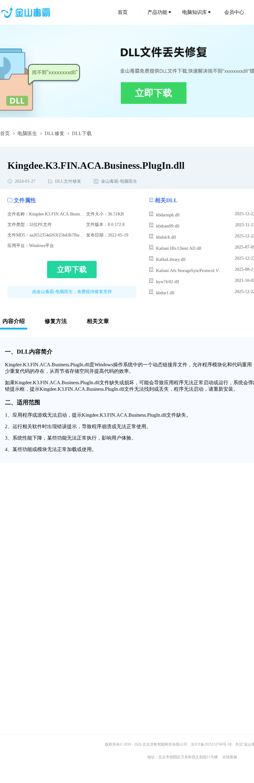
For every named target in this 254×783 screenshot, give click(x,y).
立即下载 (153, 93)
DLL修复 (54, 133)
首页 (123, 12)
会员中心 (234, 12)
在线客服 (229, 757)
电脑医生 (27, 133)
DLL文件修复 (68, 181)
